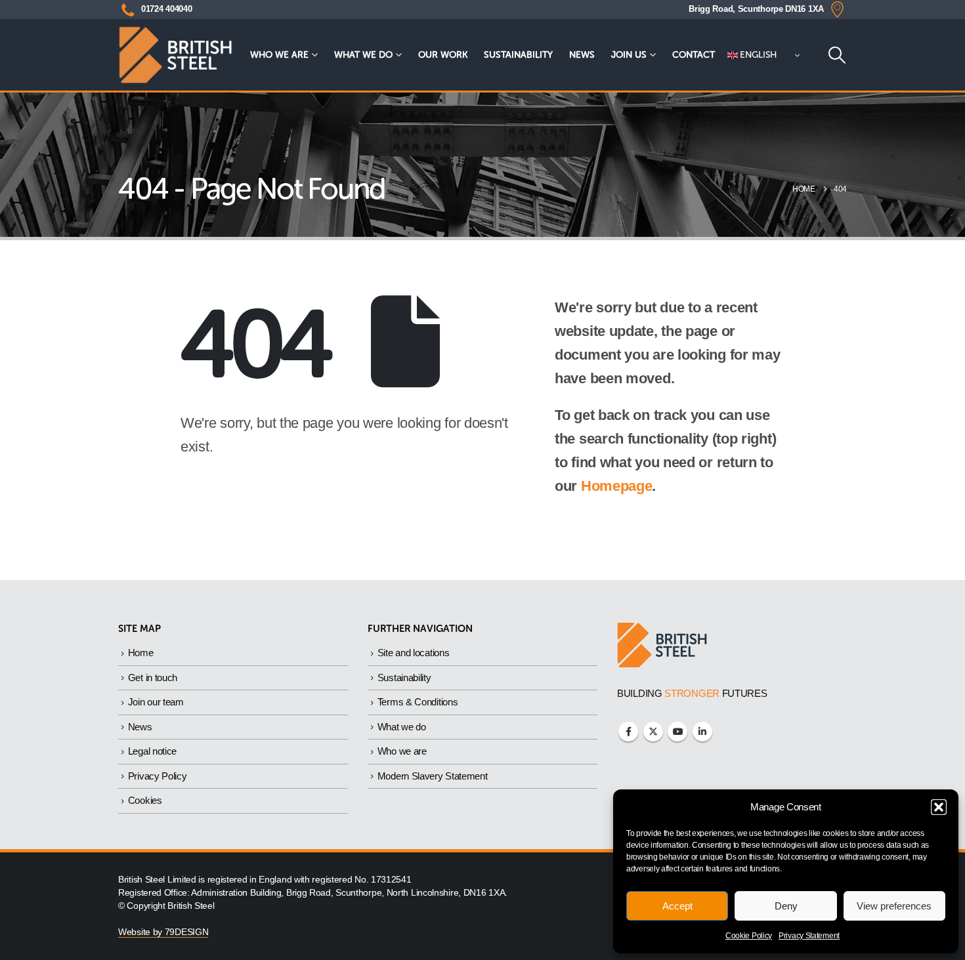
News (582, 54)
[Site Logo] (175, 55)
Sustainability (518, 54)
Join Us (629, 54)
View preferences (894, 905)
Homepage (617, 486)
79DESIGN (187, 932)
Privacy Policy (157, 776)
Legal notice (152, 751)
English (757, 54)
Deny (786, 905)
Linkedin (702, 731)
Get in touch (152, 677)
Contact (693, 54)
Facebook (628, 731)
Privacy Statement (809, 935)
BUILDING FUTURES (692, 693)
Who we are (279, 54)
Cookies (145, 800)
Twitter (653, 731)
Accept (677, 905)
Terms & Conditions (417, 701)
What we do (363, 54)
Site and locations (413, 652)
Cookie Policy (748, 935)
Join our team (156, 701)
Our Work (442, 54)
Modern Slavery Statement (432, 776)
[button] (938, 807)
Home (141, 652)
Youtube (677, 731)
